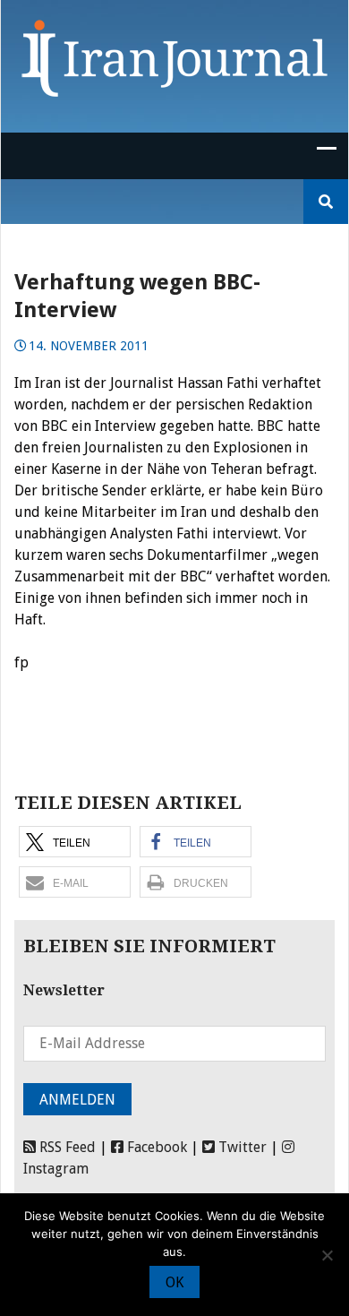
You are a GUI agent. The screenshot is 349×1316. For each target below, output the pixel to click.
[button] (75, 841)
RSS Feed (66, 1147)
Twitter (241, 1147)
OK (174, 1282)
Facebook (155, 1147)
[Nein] (327, 1255)
